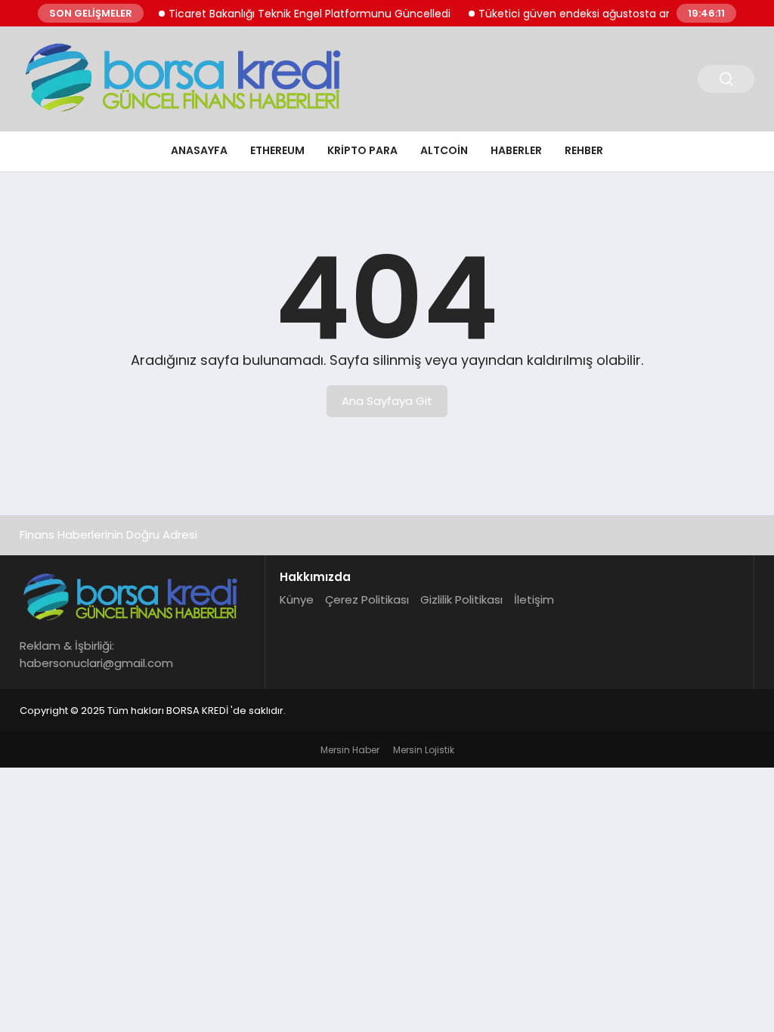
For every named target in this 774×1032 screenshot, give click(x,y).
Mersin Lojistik (423, 749)
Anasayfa (199, 150)
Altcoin (444, 150)
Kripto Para (362, 150)
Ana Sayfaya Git (387, 401)
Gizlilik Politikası (461, 599)
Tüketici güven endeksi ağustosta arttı (570, 13)
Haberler (516, 150)
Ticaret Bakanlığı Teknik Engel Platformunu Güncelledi (300, 13)
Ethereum (277, 150)
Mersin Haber (349, 749)
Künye (297, 599)
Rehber (584, 150)
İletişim (534, 599)
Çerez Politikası (367, 599)
